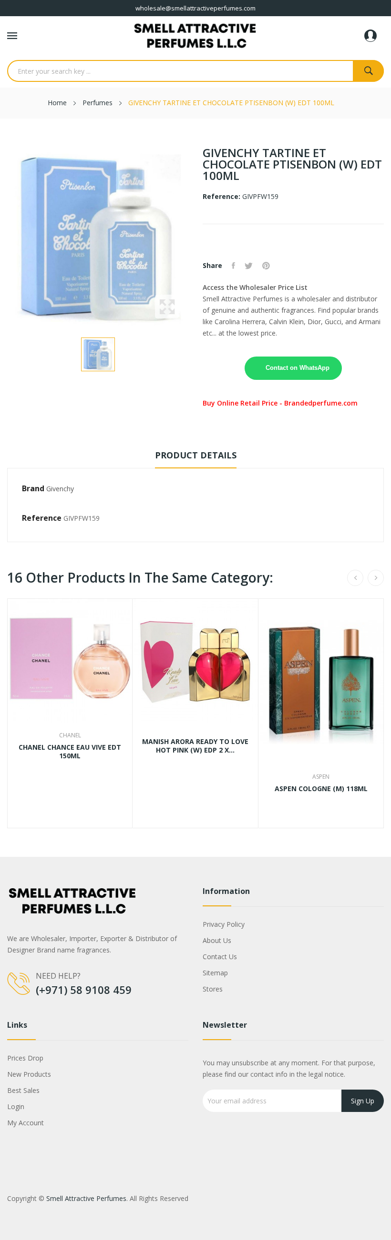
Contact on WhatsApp (297, 368)
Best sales (23, 1090)
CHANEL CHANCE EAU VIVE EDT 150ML (70, 751)
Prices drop (25, 1057)
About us (217, 940)
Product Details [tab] (196, 455)
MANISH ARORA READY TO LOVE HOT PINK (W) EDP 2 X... (195, 745)
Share (233, 265)
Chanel (70, 735)
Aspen (320, 777)
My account (25, 1122)
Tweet (248, 265)
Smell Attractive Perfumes (86, 1198)
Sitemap (215, 972)
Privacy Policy (224, 924)
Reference (42, 518)
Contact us (220, 956)
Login (15, 1106)
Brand (33, 488)
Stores (213, 988)
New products (29, 1074)
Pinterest (266, 265)
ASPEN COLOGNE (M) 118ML (321, 788)
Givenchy (60, 488)
